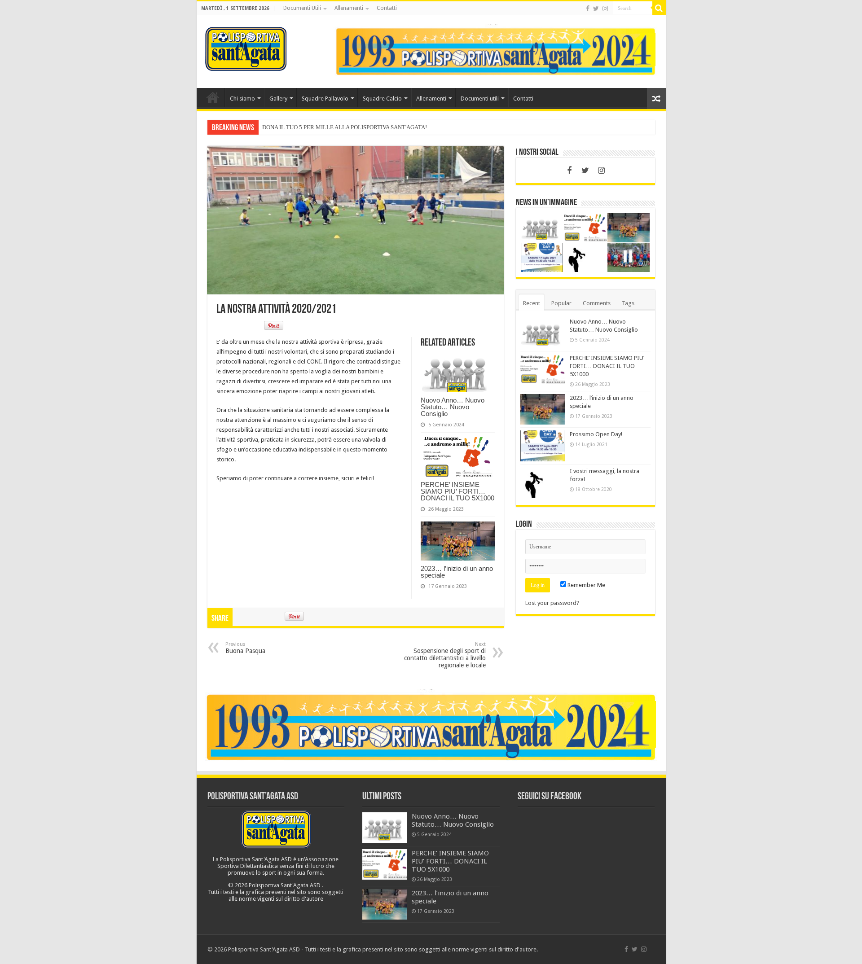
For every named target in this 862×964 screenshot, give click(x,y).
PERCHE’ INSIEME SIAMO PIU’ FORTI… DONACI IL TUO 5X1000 (457, 491)
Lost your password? (552, 603)
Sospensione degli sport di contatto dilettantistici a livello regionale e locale (445, 655)
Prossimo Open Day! (596, 434)
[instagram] (605, 8)
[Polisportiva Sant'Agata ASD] (246, 47)
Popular (561, 303)
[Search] (659, 8)
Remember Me (585, 585)
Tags (628, 303)
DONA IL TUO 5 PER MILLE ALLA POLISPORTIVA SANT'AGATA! (344, 127)
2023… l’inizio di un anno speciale (457, 572)
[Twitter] (596, 8)
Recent (531, 303)
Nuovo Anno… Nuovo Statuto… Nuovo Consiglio (452, 406)
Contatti (387, 8)
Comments (597, 303)
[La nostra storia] (495, 51)
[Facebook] (587, 8)
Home (212, 97)
